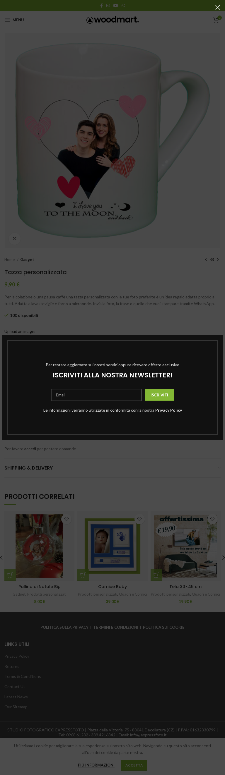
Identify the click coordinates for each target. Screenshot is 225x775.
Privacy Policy (168, 410)
